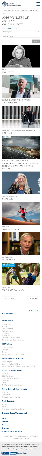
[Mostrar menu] (38, 4)
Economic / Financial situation (11, 338)
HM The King (7, 344)
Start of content (33, 311)
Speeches (5, 350)
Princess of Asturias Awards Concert (13, 409)
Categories (5, 380)
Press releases (6, 395)
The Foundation (7, 321)
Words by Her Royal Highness (11, 364)
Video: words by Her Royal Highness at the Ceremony (19, 366)
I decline (13, 453)
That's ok (5, 453)
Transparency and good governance (13, 340)
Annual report (6, 335)
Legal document (8, 436)
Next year (34, 299)
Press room (5, 392)
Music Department (8, 401)
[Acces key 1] (11, 6)
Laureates (5, 374)
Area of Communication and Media (14, 389)
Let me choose (22, 453)
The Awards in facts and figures (12, 385)
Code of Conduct (7, 329)
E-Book (4, 352)
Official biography (7, 347)
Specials (4, 383)
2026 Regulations (7, 376)
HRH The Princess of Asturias (12, 358)
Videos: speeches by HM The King (13, 354)
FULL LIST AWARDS (8, 28)
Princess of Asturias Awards (30, 10)
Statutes (4, 326)
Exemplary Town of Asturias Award (14, 413)
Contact (5, 422)
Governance (6, 333)
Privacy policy (25, 436)
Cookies (26, 438)
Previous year (9, 299)
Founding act (6, 324)
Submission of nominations (10, 378)
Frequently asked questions (11, 397)
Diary (4, 418)
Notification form (7, 331)
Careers (5, 425)
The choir (5, 407)
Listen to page (9, 314)
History (4, 404)
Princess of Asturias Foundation (11, 11)
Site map (5, 428)
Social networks (17, 438)
